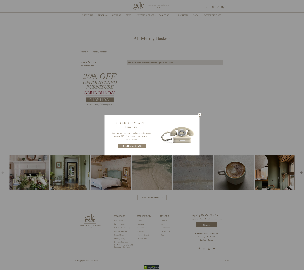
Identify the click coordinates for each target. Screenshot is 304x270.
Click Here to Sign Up (132, 146)
